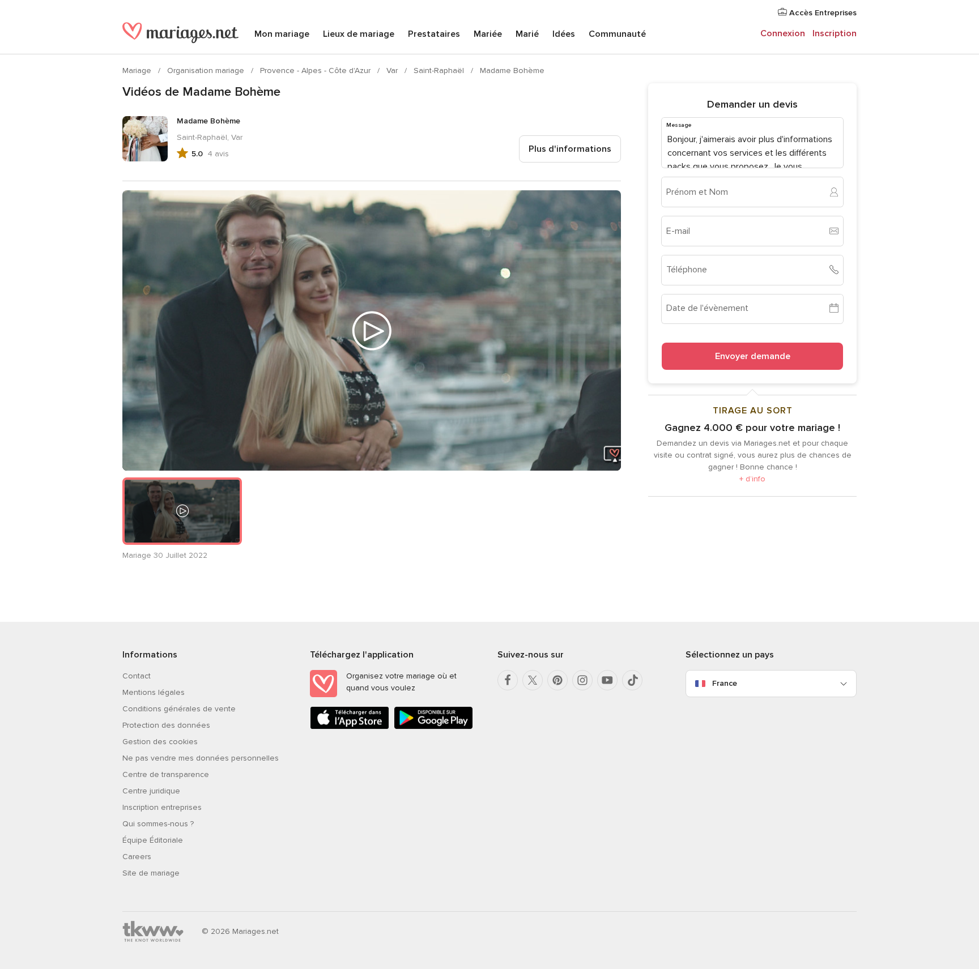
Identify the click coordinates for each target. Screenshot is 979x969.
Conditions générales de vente (179, 709)
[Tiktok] (632, 680)
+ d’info (752, 478)
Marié (527, 34)
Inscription (834, 33)
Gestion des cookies (160, 741)
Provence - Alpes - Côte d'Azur (316, 70)
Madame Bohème (512, 70)
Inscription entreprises (162, 807)
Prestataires (434, 34)
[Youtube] (607, 680)
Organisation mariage (206, 70)
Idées (563, 34)
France (724, 683)
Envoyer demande (752, 355)
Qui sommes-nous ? (158, 824)
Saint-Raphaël (440, 70)
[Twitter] (532, 680)
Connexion (782, 33)
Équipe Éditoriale (152, 840)
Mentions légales (153, 692)
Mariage (138, 70)
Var (393, 70)
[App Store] (349, 727)
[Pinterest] (557, 680)
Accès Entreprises (822, 13)
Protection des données (166, 725)
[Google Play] (433, 727)
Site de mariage (151, 873)
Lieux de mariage (358, 34)
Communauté (617, 34)
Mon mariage (281, 34)
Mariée (488, 34)
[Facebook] (507, 680)
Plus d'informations (570, 149)
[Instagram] (582, 680)
